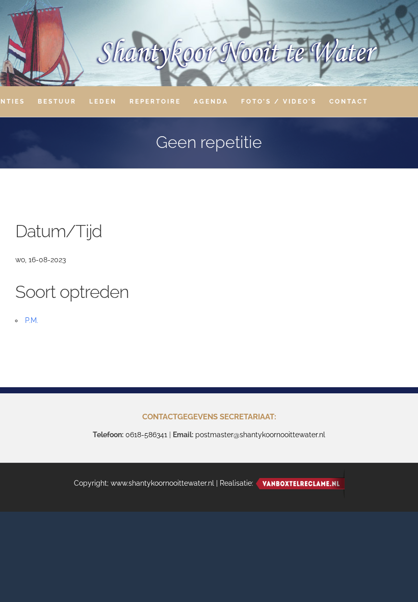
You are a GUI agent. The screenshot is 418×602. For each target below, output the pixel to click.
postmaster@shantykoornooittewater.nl (260, 435)
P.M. (31, 320)
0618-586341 (146, 435)
